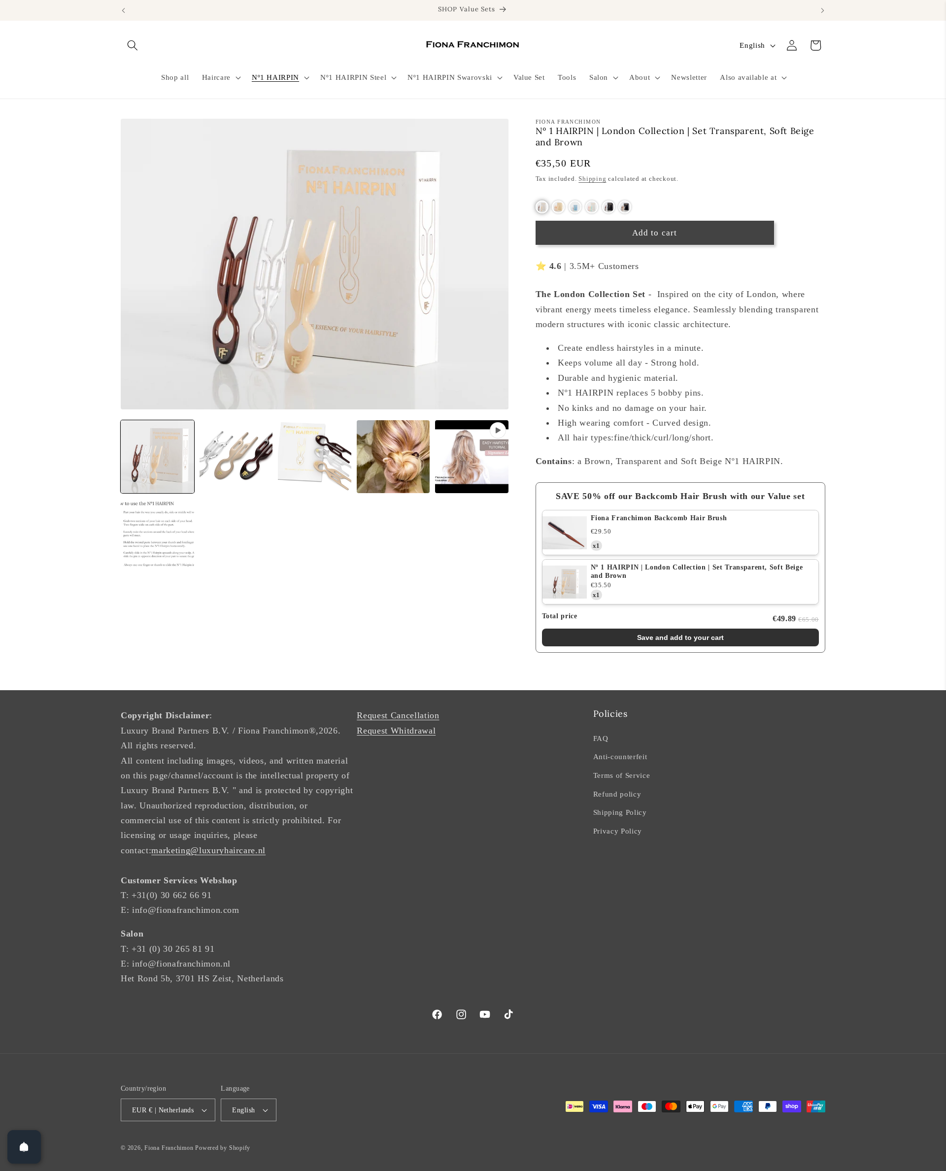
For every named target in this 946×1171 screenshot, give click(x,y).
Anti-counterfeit (620, 756)
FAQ (600, 738)
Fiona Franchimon (168, 1147)
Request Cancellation (398, 715)
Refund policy (617, 794)
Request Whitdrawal (396, 731)
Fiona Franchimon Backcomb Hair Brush (659, 518)
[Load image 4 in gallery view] (393, 457)
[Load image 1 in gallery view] (157, 457)
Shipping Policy (620, 812)
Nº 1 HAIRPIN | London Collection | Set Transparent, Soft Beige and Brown (697, 571)
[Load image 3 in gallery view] (314, 457)
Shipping (592, 178)
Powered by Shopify (222, 1147)
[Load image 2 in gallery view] (236, 457)
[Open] (24, 1147)
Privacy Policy (617, 831)
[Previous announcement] (124, 10)
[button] (132, 45)
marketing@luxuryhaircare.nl (208, 850)
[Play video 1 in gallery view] (471, 457)
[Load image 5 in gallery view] (157, 535)
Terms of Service (621, 775)
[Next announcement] (823, 10)
